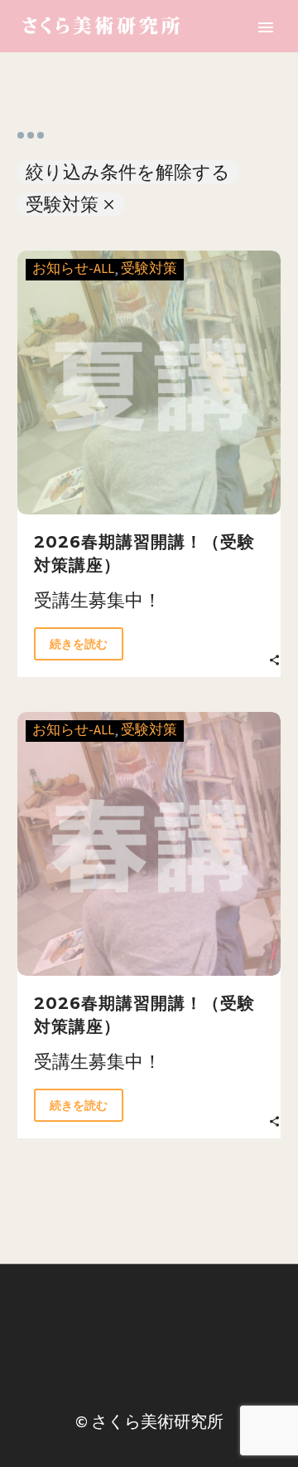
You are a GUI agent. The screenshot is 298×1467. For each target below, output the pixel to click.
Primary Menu (266, 27)
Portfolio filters (30, 135)
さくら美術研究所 (157, 1421)
